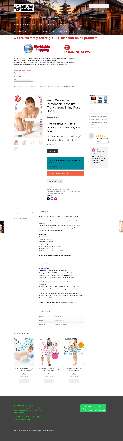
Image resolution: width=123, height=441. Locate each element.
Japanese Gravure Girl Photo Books (24, 24)
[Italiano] (24, 71)
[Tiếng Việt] (30, 71)
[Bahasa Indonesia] (22, 71)
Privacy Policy (36, 31)
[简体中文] (14, 71)
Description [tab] (17, 213)
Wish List (54, 31)
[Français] (19, 71)
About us (41, 24)
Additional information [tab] (21, 218)
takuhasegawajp (44, 62)
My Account (63, 31)
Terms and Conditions (21, 31)
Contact (45, 31)
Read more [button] (95, 165)
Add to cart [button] (24, 381)
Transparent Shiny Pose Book (55, 193)
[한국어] (26, 71)
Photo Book (76, 191)
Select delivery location (58, 173)
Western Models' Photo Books (99, 119)
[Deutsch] (21, 71)
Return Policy (63, 24)
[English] (17, 71)
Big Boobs (53, 191)
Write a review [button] (102, 142)
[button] (40, 97)
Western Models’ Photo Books (51, 17)
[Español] (27, 71)
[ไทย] (29, 71)
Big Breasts (59, 191)
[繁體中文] (16, 71)
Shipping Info (51, 24)
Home (15, 17)
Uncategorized (95, 127)
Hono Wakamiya (67, 191)
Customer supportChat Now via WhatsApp (95, 408)
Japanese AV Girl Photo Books (30, 17)
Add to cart (52, 151)
